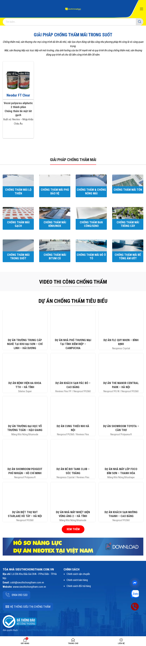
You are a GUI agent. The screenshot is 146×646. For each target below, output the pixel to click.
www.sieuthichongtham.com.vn (29, 586)
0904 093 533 (19, 595)
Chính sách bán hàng (77, 580)
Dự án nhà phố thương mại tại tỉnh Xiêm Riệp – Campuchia (73, 344)
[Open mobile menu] (141, 8)
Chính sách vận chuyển (78, 574)
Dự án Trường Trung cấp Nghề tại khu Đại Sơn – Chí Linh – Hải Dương (25, 344)
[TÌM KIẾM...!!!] (139, 22)
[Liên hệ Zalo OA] (135, 593)
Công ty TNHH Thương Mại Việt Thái (35, 630)
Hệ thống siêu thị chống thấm (30, 606)
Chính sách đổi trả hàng (79, 586)
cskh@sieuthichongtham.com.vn (27, 582)
